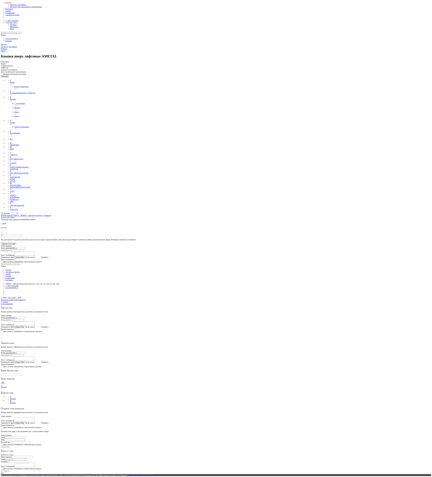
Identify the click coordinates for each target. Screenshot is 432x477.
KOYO (12, 181)
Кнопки (4, 49)
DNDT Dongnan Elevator (19, 167)
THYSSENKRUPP (17, 205)
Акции (8, 11)
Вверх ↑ (4, 51)
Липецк (13, 399)
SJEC (12, 201)
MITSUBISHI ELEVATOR (20, 187)
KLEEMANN (15, 177)
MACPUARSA (15, 185)
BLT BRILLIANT (16, 159)
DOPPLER (14, 169)
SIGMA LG (14, 199)
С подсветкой (19, 103)
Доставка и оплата (12, 15)
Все (11, 139)
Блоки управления (21, 87)
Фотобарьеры (15, 133)
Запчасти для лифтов (18, 5)
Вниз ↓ (17, 112)
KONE (12, 179)
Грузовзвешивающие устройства (22, 93)
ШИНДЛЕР (14, 145)
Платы (12, 123)
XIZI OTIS (14, 210)
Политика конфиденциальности (13, 300)
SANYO (13, 195)
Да (129, 475)
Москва (13, 403)
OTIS (12, 191)
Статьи (8, 276)
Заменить (10, 259)
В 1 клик (12, 244)
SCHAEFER (14, 197)
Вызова (17, 108)
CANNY (13, 163)
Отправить (5, 447)
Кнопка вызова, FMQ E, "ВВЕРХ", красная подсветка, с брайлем (26, 215)
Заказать (5, 244)
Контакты (9, 9)
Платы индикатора (21, 127)
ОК (3, 383)
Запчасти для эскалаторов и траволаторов (26, 7)
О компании (10, 13)
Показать (5, 76)
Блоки (12, 82)
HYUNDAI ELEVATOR (19, 173)
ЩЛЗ (12, 149)
